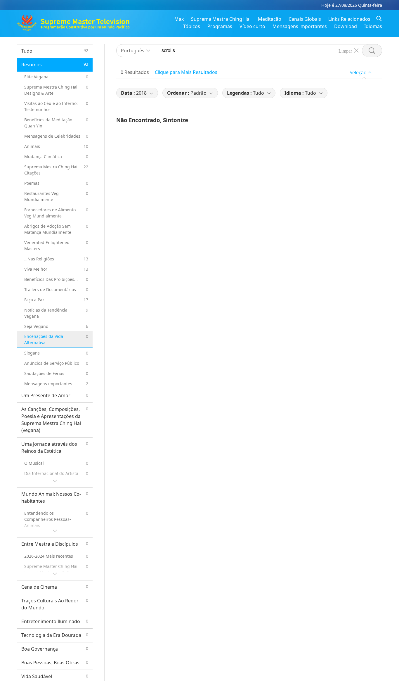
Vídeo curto (252, 26)
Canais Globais (305, 19)
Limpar (345, 50)
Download (345, 26)
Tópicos (191, 26)
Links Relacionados (349, 19)
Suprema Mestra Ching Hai (221, 19)
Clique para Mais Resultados (186, 72)
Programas (219, 26)
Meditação (269, 19)
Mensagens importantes (300, 26)
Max (179, 19)
